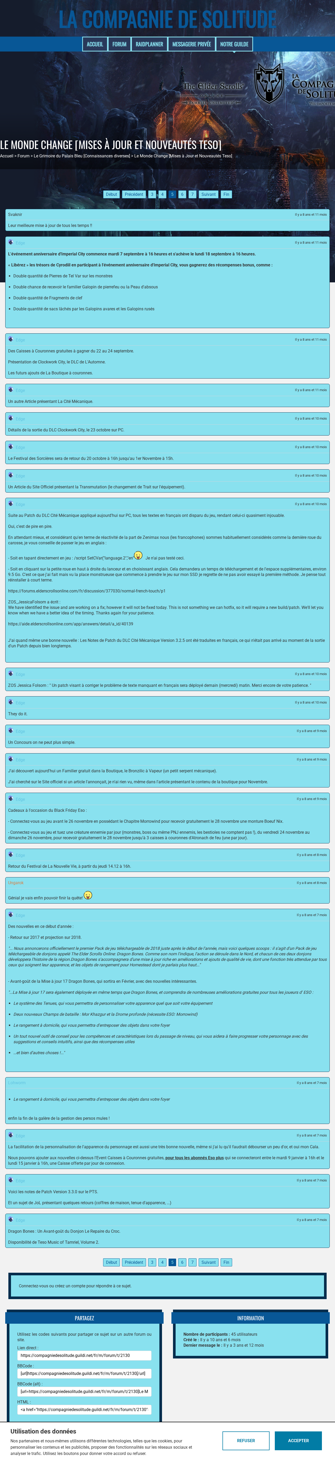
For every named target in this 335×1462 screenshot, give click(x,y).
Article (30, 401)
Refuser (246, 1440)
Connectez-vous (33, 1285)
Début (111, 194)
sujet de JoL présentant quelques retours (56, 1202)
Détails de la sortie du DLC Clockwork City (46, 429)
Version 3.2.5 (173, 640)
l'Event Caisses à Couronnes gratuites (129, 1157)
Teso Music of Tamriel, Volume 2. (68, 1242)
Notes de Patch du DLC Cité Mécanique (124, 640)
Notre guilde (234, 44)
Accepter (298, 1440)
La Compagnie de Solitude (167, 18)
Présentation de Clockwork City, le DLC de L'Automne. (57, 361)
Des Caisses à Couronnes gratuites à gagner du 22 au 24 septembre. (71, 351)
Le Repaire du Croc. (102, 1231)
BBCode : (25, 1365)
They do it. (17, 713)
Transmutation (93, 486)
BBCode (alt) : (30, 1383)
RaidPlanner (149, 44)
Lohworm (17, 1082)
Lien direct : (27, 1347)
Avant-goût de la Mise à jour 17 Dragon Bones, (53, 981)
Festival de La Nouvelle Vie (51, 866)
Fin (226, 194)
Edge (20, 243)
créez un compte (70, 1285)
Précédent (134, 194)
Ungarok (16, 882)
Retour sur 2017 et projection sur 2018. (46, 937)
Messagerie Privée (191, 44)
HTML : (24, 1402)
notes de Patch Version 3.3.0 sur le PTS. (61, 1191)
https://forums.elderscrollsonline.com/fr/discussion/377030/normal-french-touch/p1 (87, 591)
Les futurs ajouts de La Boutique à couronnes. (50, 372)
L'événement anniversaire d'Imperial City (46, 254)
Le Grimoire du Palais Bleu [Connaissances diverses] (82, 155)
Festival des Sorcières (34, 458)
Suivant (209, 194)
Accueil (95, 44)
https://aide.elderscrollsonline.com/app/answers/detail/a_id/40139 (70, 623)
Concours (23, 742)
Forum (119, 44)
